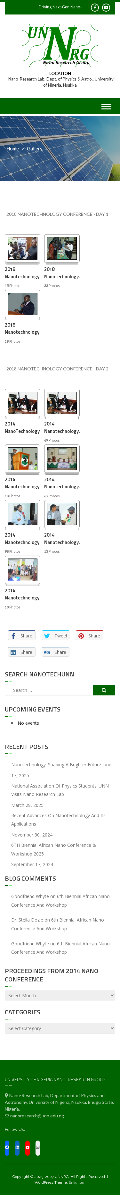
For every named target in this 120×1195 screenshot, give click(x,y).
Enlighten (77, 1182)
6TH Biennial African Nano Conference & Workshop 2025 (53, 849)
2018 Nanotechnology (22, 273)
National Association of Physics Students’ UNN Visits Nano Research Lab (60, 790)
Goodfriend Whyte (30, 896)
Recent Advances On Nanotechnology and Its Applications (58, 819)
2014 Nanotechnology (62, 427)
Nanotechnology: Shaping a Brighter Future (56, 764)
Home (12, 148)
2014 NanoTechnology (22, 427)
